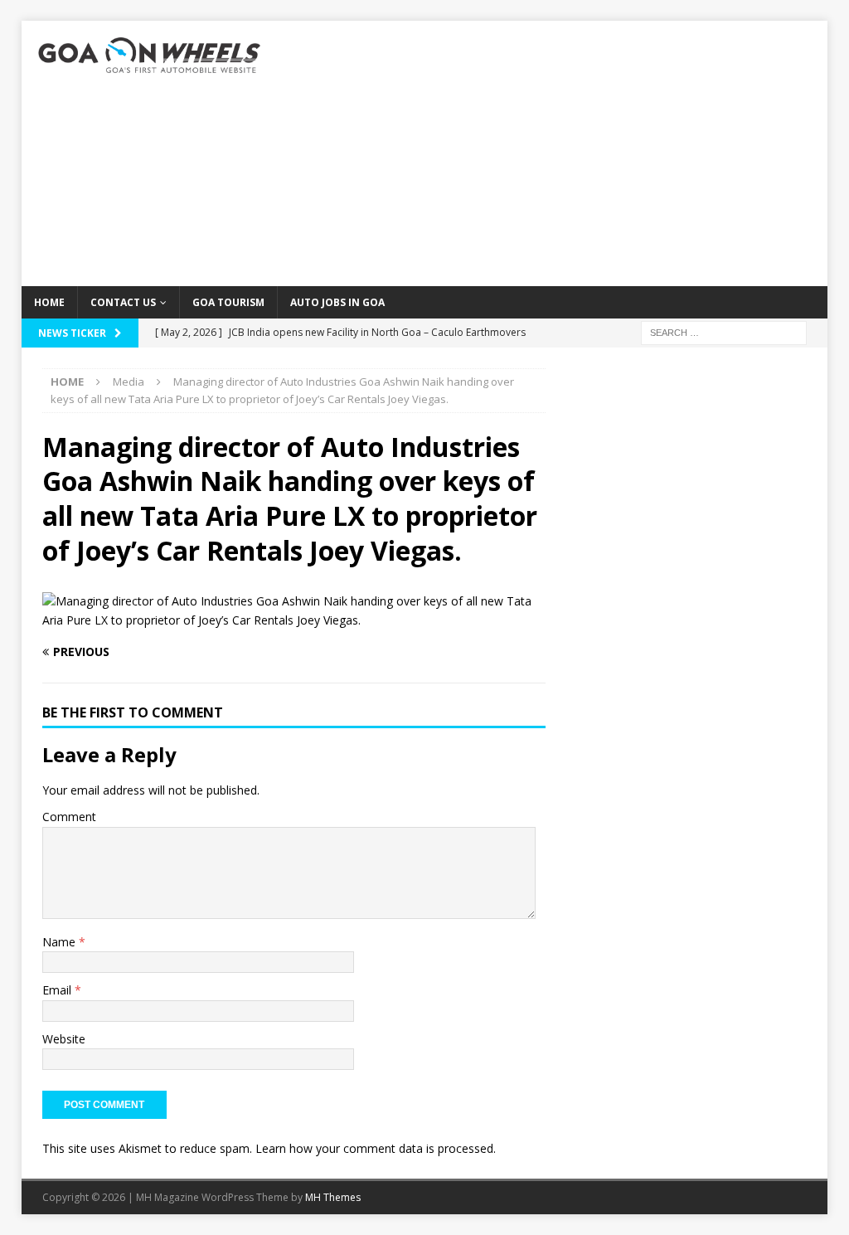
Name (60, 942)
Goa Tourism (228, 302)
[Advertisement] (554, 153)
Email (58, 990)
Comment (69, 816)
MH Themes (333, 1197)
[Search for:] (724, 331)
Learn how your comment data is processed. (375, 1148)
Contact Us (123, 302)
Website (63, 1039)
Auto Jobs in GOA (337, 302)
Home (49, 302)
